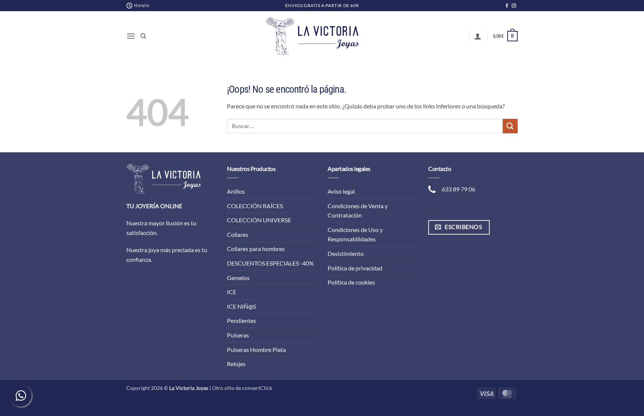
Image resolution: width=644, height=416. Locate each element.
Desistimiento (346, 253)
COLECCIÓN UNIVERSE (259, 219)
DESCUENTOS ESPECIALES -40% (270, 263)
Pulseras (238, 335)
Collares (237, 234)
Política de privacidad (355, 267)
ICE (231, 291)
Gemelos (238, 277)
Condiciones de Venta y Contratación (358, 210)
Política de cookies (351, 282)
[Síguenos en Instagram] (514, 6)
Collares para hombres (256, 248)
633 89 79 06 (458, 189)
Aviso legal (341, 191)
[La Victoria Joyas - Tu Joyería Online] (312, 36)
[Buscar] (143, 36)
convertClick (257, 388)
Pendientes (241, 320)
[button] (130, 36)
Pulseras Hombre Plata (256, 349)
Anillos (236, 191)
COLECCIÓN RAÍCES (255, 205)
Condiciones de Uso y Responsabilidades (355, 234)
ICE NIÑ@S (241, 306)
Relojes (236, 363)
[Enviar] (510, 126)
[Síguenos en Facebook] (507, 6)
